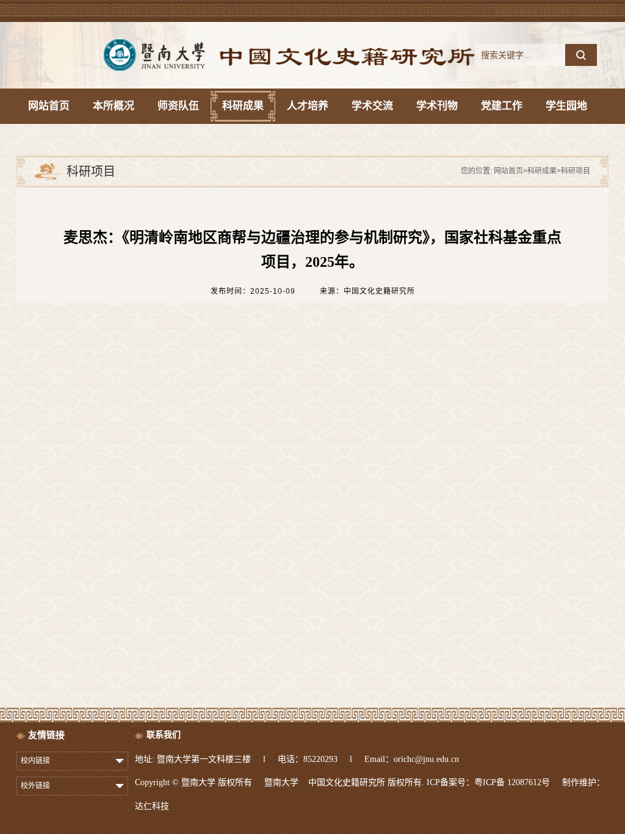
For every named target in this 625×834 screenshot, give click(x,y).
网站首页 (508, 171)
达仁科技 (152, 806)
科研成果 (542, 171)
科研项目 (575, 171)
